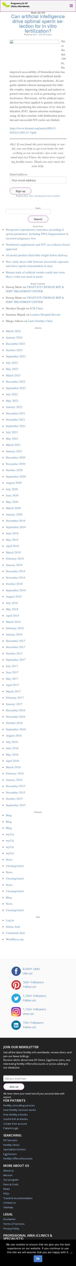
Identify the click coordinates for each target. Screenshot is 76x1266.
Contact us (9, 1202)
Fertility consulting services (19, 1105)
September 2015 (16, 805)
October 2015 (14, 799)
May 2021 (12, 438)
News (31, 195)
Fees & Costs (11, 1184)
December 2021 (15, 413)
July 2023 (12, 363)
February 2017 (15, 697)
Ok (38, 1258)
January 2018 (14, 634)
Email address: (19, 174)
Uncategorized (40, 195)
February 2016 (15, 773)
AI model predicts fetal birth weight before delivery (37, 255)
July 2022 (12, 394)
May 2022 (12, 400)
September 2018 (16, 590)
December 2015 (15, 786)
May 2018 (12, 609)
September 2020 (16, 476)
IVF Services (10, 1140)
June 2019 (12, 533)
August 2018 (14, 596)
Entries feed (13, 926)
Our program (11, 1179)
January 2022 (14, 407)
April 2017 (12, 685)
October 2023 (14, 350)
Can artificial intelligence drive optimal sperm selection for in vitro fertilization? (38, 23)
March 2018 (13, 622)
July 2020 (12, 489)
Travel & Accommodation (18, 1198)
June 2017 (12, 672)
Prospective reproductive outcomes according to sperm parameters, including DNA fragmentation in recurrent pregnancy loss (37, 233)
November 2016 (15, 716)
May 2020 (12, 502)
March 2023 (13, 375)
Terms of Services (14, 1224)
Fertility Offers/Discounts (18, 1158)
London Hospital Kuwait (45, 314)
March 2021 (13, 445)
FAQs (6, 1193)
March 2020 (13, 508)
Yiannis (49, 34)
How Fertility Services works (19, 1110)
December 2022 (15, 381)
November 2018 (15, 577)
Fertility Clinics (11, 1145)
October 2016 (14, 723)
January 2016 (14, 780)
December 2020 (15, 457)
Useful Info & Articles (15, 1119)
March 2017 (13, 691)
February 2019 (15, 558)
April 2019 (12, 546)
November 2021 (15, 419)
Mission (7, 1175)
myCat (10, 834)
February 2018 (15, 628)
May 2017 (12, 679)
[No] (71, 1253)
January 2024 (14, 337)
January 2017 (14, 704)
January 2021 (14, 451)
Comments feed (15, 933)
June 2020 (12, 495)
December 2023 (15, 344)
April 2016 (12, 761)
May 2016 (12, 754)
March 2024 (13, 331)
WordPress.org (15, 939)
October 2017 (14, 653)
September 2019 (16, 527)
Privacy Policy (11, 1228)
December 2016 (15, 710)
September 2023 (16, 356)
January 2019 (14, 565)
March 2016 (13, 767)
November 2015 (15, 792)
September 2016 (16, 729)
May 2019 (12, 540)
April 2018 (12, 615)
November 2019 (15, 520)
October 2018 (14, 584)
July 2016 (12, 742)
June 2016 (12, 748)
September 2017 (16, 659)
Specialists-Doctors (14, 1149)
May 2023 (12, 369)
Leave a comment (53, 195)
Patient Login (11, 1128)
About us (8, 1170)
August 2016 (14, 735)
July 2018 (12, 603)
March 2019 (13, 552)
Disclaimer (9, 1219)
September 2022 (16, 388)
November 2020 (15, 464)
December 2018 (15, 571)
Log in (10, 920)
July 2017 (12, 666)
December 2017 (15, 641)
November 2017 (15, 647)
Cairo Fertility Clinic (40, 321)
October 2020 (14, 470)
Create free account (15, 1123)
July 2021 (12, 432)
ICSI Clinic (36, 308)
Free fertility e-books (15, 1114)
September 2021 (16, 426)
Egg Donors (10, 1154)
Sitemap (8, 1207)
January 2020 (14, 514)
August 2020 (14, 483)
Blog (26, 195)
